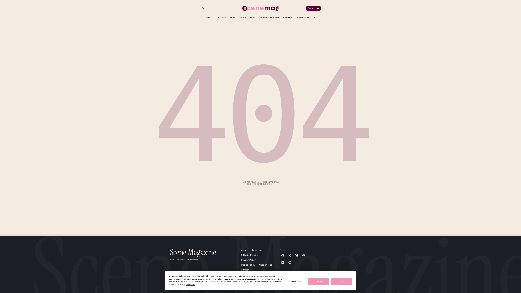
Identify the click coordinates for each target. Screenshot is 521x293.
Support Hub (265, 264)
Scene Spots (302, 17)
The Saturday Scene (268, 17)
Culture (242, 17)
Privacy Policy (248, 260)
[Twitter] (289, 255)
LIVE (252, 17)
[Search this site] (203, 8)
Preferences (296, 282)
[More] (314, 17)
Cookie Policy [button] (248, 282)
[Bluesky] (296, 255)
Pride (232, 17)
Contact (245, 269)
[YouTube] (303, 255)
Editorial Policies (249, 255)
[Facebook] (282, 255)
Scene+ (286, 17)
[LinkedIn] (282, 262)
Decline (319, 282)
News (209, 17)
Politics (222, 17)
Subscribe (313, 8)
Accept (341, 282)
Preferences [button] (190, 285)
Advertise (257, 250)
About (244, 250)
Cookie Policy (248, 264)
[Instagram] (289, 262)
